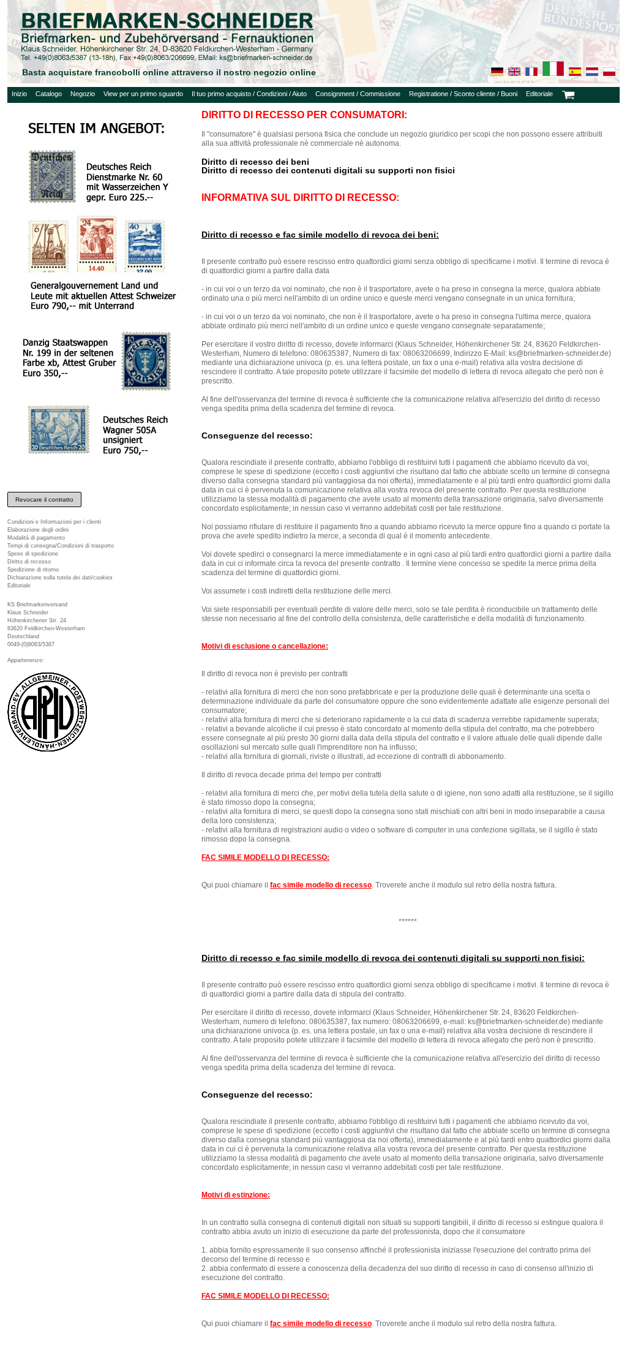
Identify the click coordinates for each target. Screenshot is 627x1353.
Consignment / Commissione (357, 93)
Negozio (82, 93)
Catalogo (49, 93)
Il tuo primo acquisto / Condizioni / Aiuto (249, 93)
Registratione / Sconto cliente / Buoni (463, 93)
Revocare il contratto (44, 499)
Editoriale (539, 93)
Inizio (19, 93)
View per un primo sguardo (143, 93)
